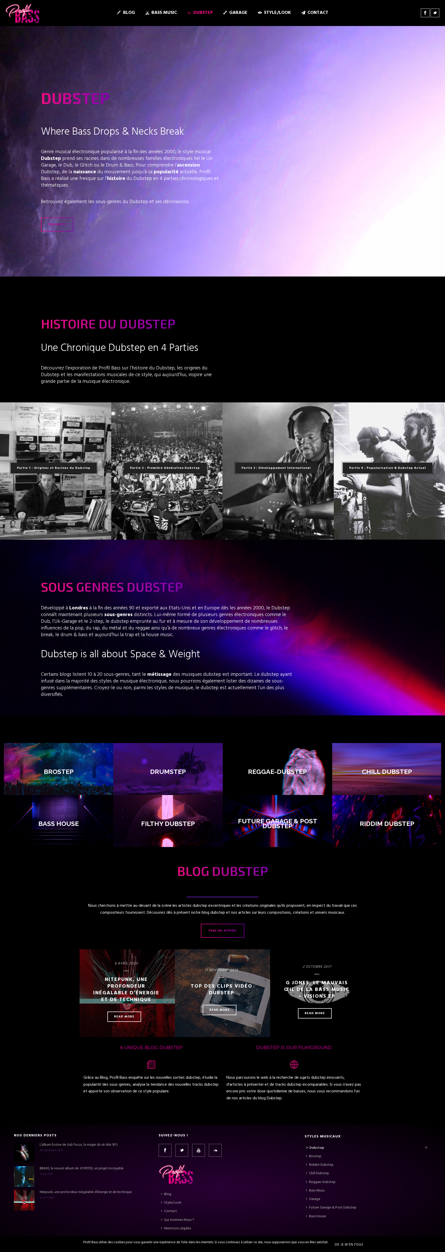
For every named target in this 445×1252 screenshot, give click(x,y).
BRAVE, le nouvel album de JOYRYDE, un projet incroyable (82, 1168)
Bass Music (164, 12)
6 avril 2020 (126, 963)
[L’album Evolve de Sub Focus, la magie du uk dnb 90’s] (24, 1153)
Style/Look (277, 12)
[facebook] (165, 1150)
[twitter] (181, 1150)
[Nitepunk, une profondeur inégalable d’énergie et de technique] (24, 1200)
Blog (129, 12)
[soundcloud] (215, 1150)
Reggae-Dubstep (277, 771)
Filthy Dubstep (168, 823)
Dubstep (203, 12)
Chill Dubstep (387, 771)
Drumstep (168, 771)
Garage (238, 12)
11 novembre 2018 (221, 970)
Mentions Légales (177, 1228)
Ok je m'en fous (349, 1244)
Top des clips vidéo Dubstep (221, 989)
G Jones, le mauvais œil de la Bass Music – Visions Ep (316, 989)
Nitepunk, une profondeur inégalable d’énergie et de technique (126, 989)
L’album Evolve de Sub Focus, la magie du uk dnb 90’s (79, 1145)
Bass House (58, 823)
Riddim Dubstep (387, 823)
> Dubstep (315, 1148)
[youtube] (198, 1150)
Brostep (58, 771)
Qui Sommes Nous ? (179, 1220)
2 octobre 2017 (317, 967)
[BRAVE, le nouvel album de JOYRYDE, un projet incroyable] (24, 1176)
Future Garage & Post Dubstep (277, 823)
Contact (317, 12)
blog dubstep (213, 912)
